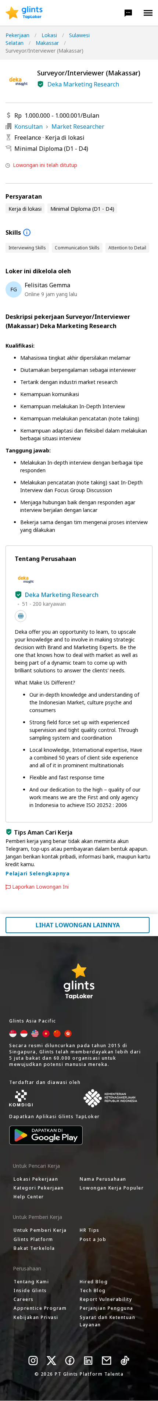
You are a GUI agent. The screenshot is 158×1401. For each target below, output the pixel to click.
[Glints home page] (24, 12)
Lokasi (49, 35)
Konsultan (28, 126)
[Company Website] (20, 616)
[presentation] (24, 12)
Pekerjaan (17, 35)
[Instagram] (33, 1360)
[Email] (106, 1360)
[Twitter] (51, 1360)
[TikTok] (125, 1360)
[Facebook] (69, 1360)
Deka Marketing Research (83, 84)
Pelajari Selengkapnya (38, 873)
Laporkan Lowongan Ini (40, 887)
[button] (128, 12)
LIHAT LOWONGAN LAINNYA (78, 925)
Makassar (47, 42)
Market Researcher (77, 126)
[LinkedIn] (88, 1360)
